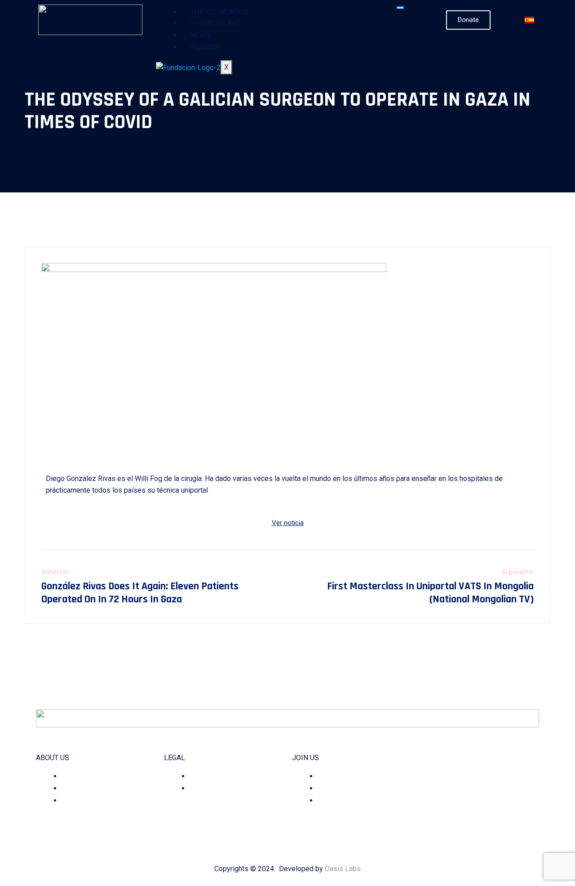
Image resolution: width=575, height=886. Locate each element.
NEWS (200, 35)
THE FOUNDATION (219, 12)
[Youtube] (486, 819)
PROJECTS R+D (215, 23)
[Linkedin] (473, 819)
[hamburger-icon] (400, 7)
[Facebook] (460, 819)
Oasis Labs (343, 868)
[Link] (498, 819)
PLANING (205, 47)
